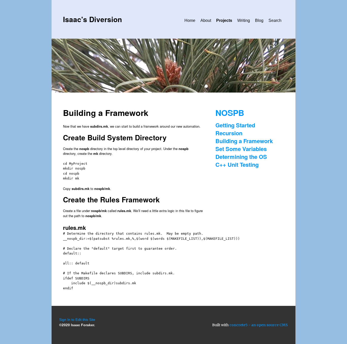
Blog (259, 20)
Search (275, 20)
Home (189, 20)
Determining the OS (241, 157)
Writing (243, 20)
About (205, 20)
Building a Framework (244, 141)
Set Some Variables (241, 149)
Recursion (228, 133)
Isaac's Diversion (92, 19)
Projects (224, 20)
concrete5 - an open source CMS (258, 325)
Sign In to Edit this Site (77, 320)
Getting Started (235, 125)
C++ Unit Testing (237, 164)
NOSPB (229, 112)
